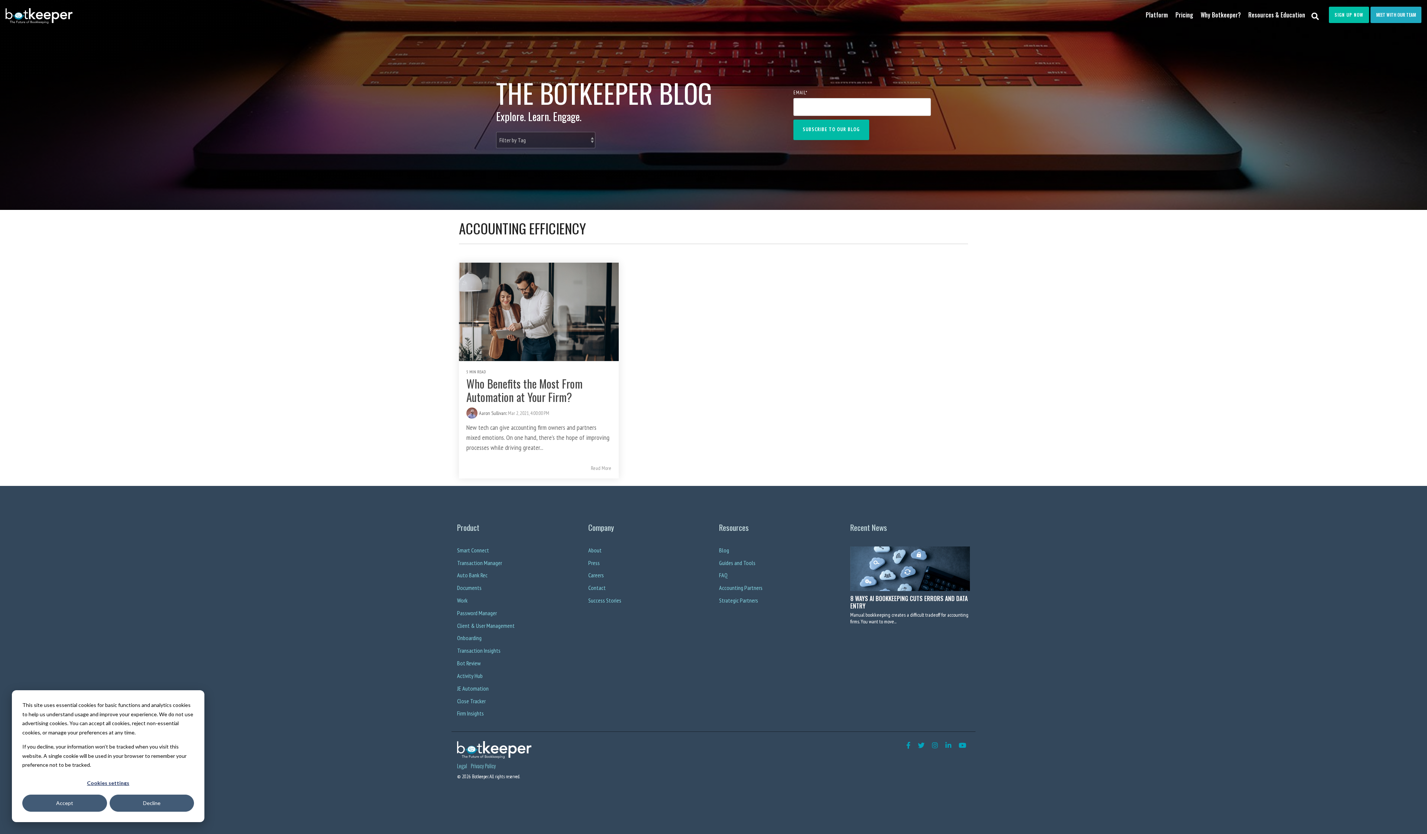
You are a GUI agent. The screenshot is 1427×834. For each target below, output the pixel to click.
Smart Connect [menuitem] (473, 550)
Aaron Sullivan (492, 413)
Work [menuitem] (462, 600)
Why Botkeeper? (1221, 14)
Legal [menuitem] (462, 766)
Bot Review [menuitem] (468, 663)
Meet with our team (1396, 15)
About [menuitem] (595, 550)
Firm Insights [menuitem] (470, 713)
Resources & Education (1276, 14)
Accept (64, 803)
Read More (601, 468)
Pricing (1184, 14)
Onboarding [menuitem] (469, 638)
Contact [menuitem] (597, 587)
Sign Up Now (1348, 15)
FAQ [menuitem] (723, 575)
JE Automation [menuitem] (473, 688)
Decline (152, 803)
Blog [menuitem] (724, 550)
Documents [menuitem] (469, 587)
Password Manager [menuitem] (477, 613)
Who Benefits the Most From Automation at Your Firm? (524, 390)
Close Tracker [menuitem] (471, 701)
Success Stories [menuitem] (604, 600)
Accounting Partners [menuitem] (741, 587)
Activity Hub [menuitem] (470, 675)
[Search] (1315, 16)
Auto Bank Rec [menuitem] (472, 575)
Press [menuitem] (594, 563)
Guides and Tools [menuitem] (737, 563)
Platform (1157, 14)
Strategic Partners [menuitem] (738, 600)
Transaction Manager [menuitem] (479, 563)
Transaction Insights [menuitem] (479, 650)
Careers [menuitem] (596, 575)
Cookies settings (108, 783)
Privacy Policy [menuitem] (483, 766)
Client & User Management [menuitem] (486, 625)
